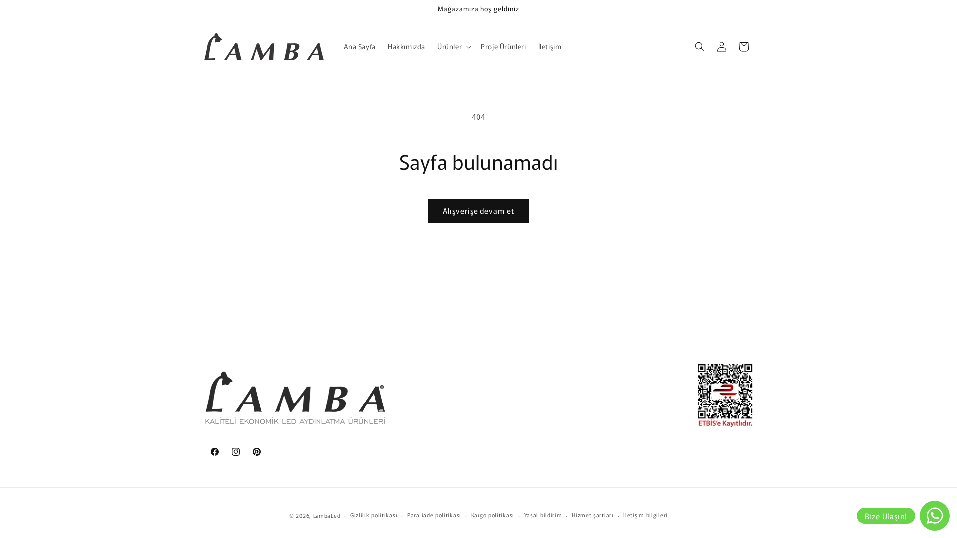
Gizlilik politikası (373, 515)
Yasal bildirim (543, 515)
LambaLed (327, 515)
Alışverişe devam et (478, 210)
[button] (453, 46)
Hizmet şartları (593, 515)
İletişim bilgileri (645, 515)
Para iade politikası (434, 515)
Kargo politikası (492, 515)
